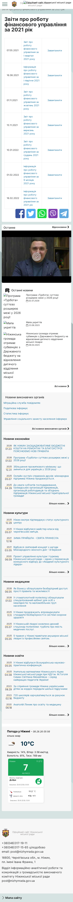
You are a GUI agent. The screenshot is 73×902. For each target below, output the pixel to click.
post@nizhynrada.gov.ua (26, 851)
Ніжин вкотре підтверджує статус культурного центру (41, 521)
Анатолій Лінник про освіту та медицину (37, 704)
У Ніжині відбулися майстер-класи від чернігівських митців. (35, 530)
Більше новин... (58, 503)
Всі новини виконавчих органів (49, 428)
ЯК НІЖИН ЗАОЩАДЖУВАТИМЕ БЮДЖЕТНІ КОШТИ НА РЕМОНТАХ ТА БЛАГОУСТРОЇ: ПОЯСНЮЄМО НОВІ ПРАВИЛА (39, 448)
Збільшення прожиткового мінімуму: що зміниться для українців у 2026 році (37, 468)
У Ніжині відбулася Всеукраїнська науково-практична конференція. (39, 664)
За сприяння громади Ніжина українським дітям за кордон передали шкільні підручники (40, 687)
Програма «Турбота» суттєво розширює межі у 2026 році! (42, 296)
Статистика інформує (16, 413)
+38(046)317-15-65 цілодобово (23, 847)
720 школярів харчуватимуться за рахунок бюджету (39, 696)
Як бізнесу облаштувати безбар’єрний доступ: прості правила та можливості (40, 590)
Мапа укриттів (34, 322)
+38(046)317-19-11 (14, 843)
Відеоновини (59, 227)
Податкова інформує (16, 408)
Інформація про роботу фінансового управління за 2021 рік (31, 198)
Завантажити (54, 50)
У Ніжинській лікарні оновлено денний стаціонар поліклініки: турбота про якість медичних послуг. (37, 626)
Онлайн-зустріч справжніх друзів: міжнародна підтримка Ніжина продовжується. (41, 477)
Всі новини (61, 386)
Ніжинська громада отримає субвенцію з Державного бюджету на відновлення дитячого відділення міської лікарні (47, 337)
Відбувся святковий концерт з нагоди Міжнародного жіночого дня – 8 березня (37, 548)
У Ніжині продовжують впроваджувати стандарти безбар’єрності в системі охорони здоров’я (39, 615)
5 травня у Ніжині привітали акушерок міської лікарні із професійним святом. (40, 637)
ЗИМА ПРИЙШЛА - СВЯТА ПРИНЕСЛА (35, 538)
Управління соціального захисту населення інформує (35, 418)
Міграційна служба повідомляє (22, 402)
